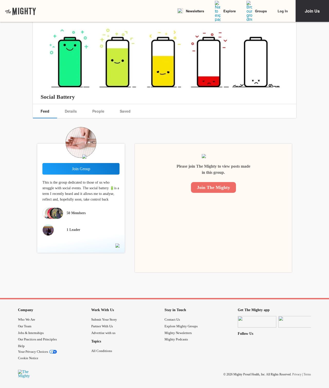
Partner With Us (102, 326)
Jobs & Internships (31, 333)
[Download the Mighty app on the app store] (257, 322)
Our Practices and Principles (37, 339)
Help (21, 346)
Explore (229, 10)
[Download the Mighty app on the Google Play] (297, 322)
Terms (307, 374)
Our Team (24, 326)
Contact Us (172, 319)
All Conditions (101, 351)
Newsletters (195, 10)
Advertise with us (103, 333)
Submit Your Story (104, 319)
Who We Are (26, 319)
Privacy (296, 374)
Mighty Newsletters (178, 333)
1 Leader (73, 230)
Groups (261, 10)
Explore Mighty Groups (181, 326)
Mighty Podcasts (176, 339)
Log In (283, 10)
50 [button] (76, 213)
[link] (20, 11)
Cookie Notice (28, 358)
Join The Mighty (213, 187)
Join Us (312, 11)
